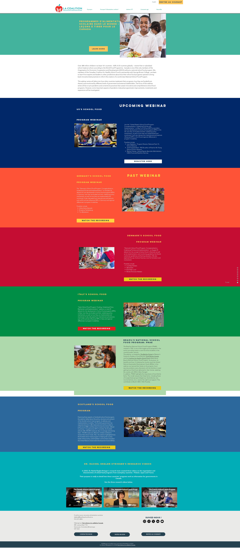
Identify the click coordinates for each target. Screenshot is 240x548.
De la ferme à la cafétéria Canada (126, 545)
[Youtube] (162, 521)
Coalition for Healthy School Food (139, 358)
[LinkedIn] (157, 521)
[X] (153, 521)
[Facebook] (149, 521)
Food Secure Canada (152, 356)
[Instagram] (144, 521)
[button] (144, 9)
